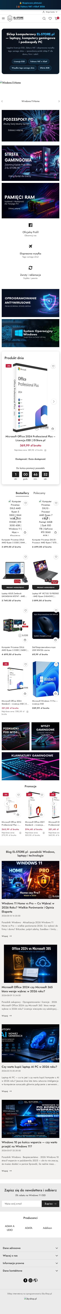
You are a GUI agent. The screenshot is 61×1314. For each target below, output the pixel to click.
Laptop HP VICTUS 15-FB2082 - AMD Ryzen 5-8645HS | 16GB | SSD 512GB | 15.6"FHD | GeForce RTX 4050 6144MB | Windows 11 (45, 595)
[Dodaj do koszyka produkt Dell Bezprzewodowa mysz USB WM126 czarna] (55, 639)
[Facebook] (25, 1280)
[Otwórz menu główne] (3, 18)
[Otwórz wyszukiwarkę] (44, 18)
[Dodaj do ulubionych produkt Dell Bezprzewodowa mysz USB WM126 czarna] (56, 610)
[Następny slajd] (59, 101)
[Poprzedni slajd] (2, 101)
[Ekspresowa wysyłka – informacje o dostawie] (30, 252)
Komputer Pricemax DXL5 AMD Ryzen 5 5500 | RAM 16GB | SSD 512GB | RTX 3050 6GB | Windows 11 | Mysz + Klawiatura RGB (13, 541)
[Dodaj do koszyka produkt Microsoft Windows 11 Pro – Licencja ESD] (55, 693)
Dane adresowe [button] (12, 1248)
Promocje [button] (30, 786)
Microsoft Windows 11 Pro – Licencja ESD (45, 702)
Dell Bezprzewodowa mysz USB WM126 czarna (43, 649)
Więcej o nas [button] (10, 1255)
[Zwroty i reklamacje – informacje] (30, 273)
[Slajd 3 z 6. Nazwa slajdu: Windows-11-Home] (30, 89)
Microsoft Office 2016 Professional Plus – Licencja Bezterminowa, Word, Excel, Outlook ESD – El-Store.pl (11, 823)
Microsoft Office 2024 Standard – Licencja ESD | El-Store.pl (15, 702)
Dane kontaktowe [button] (12, 1271)
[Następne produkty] (53, 804)
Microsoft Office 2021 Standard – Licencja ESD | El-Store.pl (35, 823)
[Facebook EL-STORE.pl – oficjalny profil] (30, 231)
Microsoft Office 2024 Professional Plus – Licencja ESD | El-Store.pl (30, 438)
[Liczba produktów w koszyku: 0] (56, 18)
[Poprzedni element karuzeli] (3, 1228)
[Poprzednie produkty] (7, 804)
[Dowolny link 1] (36, 1280)
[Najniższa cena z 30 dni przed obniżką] (45, 450)
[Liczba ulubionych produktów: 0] (50, 18)
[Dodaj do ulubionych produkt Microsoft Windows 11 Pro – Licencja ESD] (56, 664)
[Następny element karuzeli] (57, 1228)
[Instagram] (30, 1280)
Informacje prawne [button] (13, 1263)
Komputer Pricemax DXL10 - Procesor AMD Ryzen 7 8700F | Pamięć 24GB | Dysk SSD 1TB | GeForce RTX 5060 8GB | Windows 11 (45, 541)
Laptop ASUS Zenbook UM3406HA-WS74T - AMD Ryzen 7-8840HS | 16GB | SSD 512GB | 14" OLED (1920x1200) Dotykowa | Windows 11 (15, 595)
